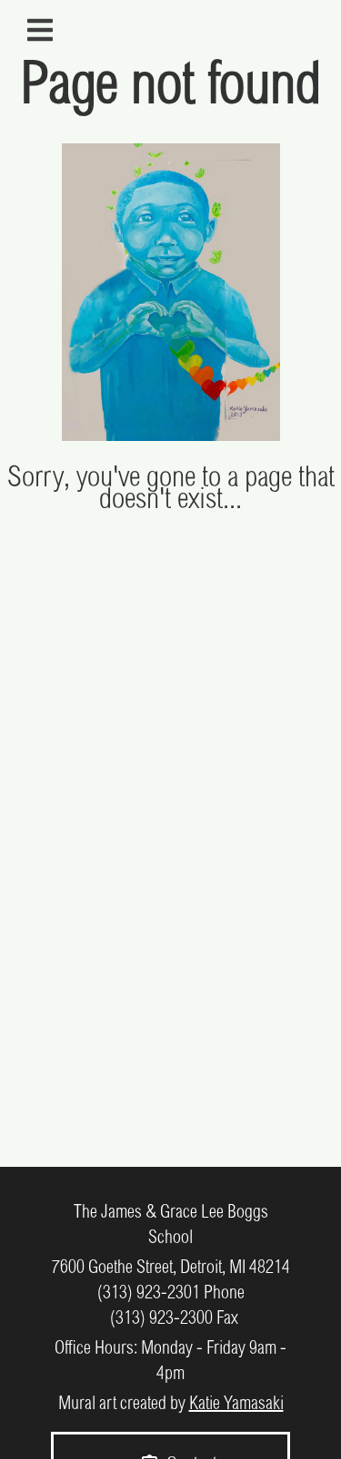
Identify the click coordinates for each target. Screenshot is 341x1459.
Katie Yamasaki (236, 1404)
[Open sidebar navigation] (40, 30)
